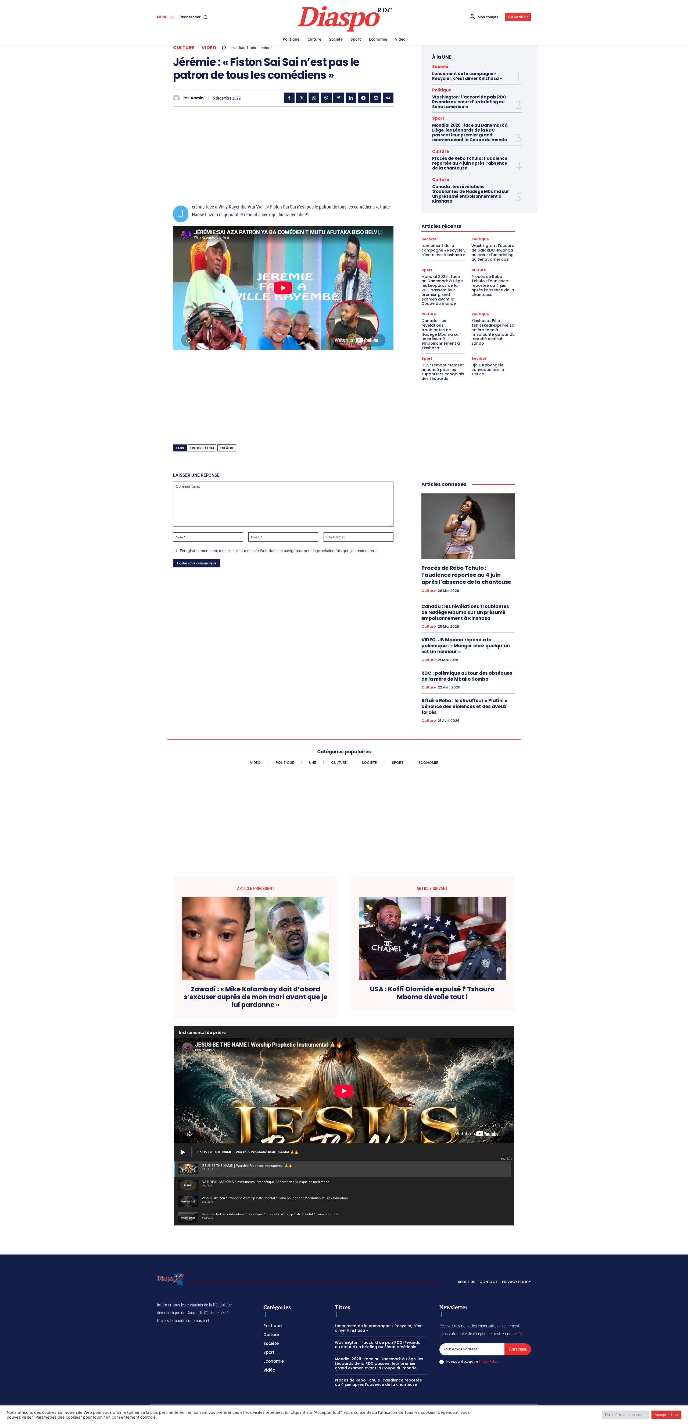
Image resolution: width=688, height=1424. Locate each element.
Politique (442, 90)
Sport (438, 118)
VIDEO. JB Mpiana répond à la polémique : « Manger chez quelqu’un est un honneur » (465, 646)
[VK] (388, 98)
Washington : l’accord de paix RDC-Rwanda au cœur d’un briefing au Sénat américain (470, 101)
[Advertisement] (283, 148)
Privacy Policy (488, 1361)
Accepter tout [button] (666, 1414)
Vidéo (209, 47)
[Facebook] (289, 98)
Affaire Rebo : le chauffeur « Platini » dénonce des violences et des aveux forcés (464, 706)
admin (197, 98)
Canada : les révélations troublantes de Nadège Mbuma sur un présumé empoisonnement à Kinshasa (470, 194)
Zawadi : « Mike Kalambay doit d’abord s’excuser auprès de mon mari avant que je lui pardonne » (255, 997)
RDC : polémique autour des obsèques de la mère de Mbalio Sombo (466, 676)
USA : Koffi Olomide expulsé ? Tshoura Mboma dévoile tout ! (432, 993)
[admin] (177, 98)
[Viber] (326, 98)
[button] (195, 17)
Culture (184, 47)
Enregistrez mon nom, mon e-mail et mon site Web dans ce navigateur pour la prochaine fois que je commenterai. (279, 550)
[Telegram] (363, 98)
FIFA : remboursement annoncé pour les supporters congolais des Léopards (442, 371)
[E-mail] (375, 98)
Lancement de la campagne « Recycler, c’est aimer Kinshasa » (467, 76)
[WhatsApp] (314, 98)
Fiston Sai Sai (202, 448)
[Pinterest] (338, 98)
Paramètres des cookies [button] (625, 1414)
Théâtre (227, 448)
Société (440, 67)
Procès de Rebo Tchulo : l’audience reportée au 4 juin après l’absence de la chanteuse (469, 163)
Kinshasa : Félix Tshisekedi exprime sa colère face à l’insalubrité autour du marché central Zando (493, 332)
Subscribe (517, 1349)
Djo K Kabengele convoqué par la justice (487, 369)
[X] (301, 98)
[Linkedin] (351, 98)
